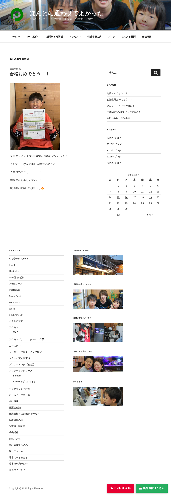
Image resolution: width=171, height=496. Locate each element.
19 (150, 197)
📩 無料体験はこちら (151, 488)
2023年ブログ (114, 144)
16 (126, 197)
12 (150, 191)
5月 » (150, 214)
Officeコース (15, 283)
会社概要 (146, 36)
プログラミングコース (20, 370)
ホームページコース (19, 395)
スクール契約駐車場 (19, 358)
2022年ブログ (114, 138)
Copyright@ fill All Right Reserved (26, 488)
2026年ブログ (114, 163)
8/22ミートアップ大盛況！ (121, 106)
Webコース (15, 302)
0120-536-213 (122, 488)
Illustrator (14, 271)
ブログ (111, 36)
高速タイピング (17, 470)
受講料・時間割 (17, 426)
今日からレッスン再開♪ (119, 118)
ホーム (13, 36)
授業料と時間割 (54, 36)
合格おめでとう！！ (30, 73)
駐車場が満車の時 (18, 463)
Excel (12, 265)
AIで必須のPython (18, 258)
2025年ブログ (114, 156)
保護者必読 (15, 407)
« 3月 (117, 214)
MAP (15, 332)
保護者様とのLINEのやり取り (24, 413)
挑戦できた (15, 438)
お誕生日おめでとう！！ (119, 99)
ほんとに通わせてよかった (66, 13)
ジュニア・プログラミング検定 (25, 352)
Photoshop (14, 289)
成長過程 (13, 432)
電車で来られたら (18, 457)
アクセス (74, 36)
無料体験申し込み (18, 445)
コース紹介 (32, 36)
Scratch (17, 375)
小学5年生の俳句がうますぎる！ (124, 112)
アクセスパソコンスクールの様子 (26, 339)
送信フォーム (16, 451)
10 (134, 191)
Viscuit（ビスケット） (24, 381)
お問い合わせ (16, 315)
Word (12, 308)
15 (118, 197)
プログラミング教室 (19, 388)
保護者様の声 (95, 36)
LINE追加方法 (16, 277)
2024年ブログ (114, 150)
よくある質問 (129, 36)
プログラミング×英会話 (21, 364)
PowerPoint (15, 296)
